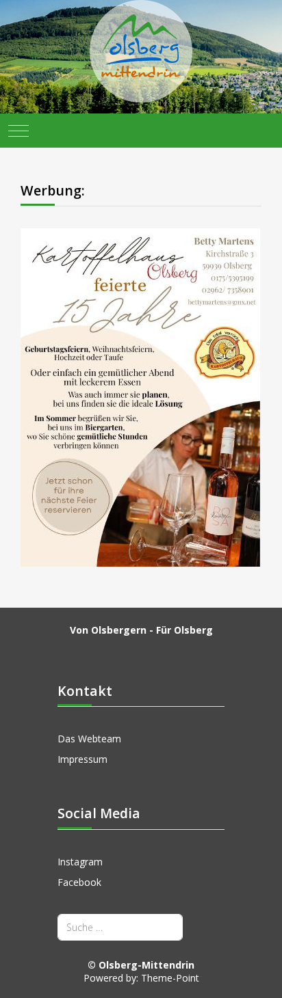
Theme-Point (170, 977)
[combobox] (120, 927)
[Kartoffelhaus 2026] (140, 396)
